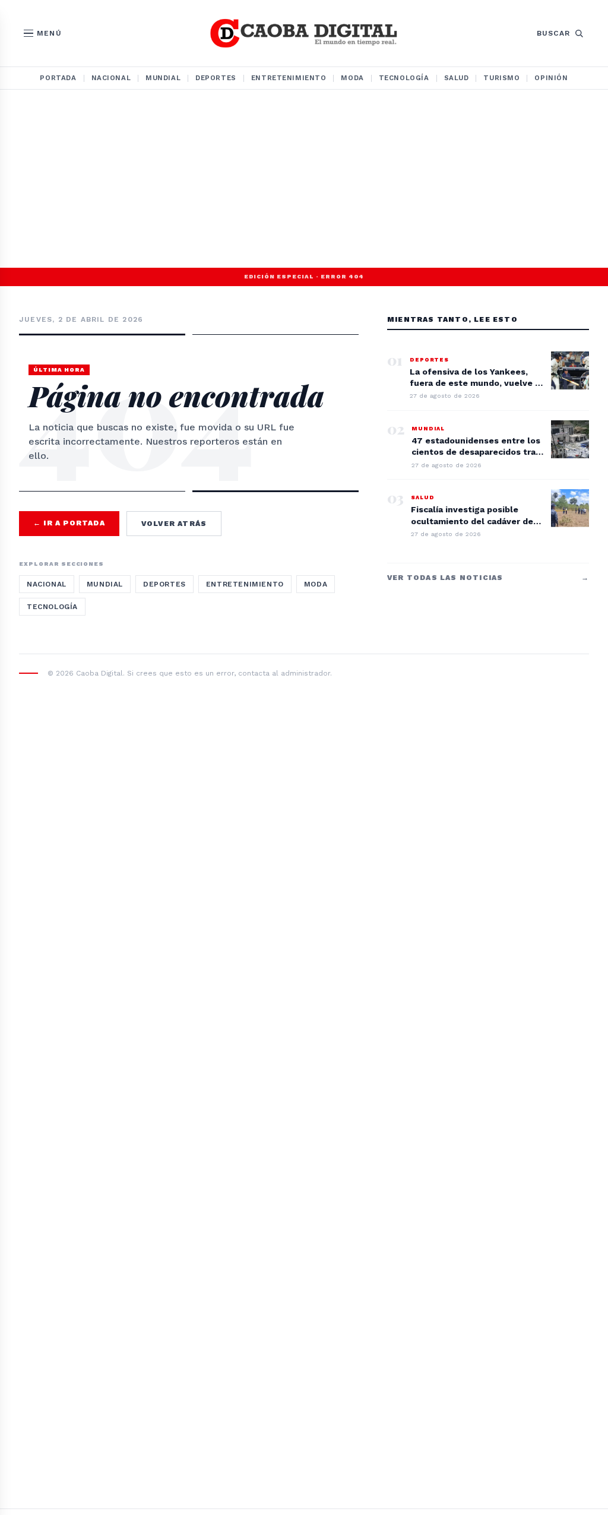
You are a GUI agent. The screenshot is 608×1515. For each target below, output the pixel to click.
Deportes (215, 78)
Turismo (501, 78)
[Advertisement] (304, 179)
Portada (58, 78)
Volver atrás (174, 523)
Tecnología (404, 78)
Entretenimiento (289, 78)
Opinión (551, 78)
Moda (352, 78)
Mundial (162, 78)
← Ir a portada (69, 523)
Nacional (111, 78)
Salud (456, 78)
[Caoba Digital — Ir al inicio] (304, 33)
